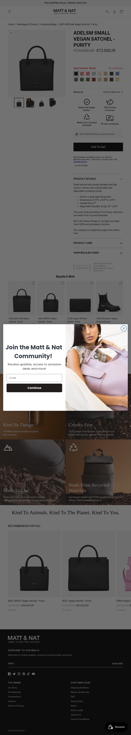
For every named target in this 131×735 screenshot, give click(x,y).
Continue (34, 388)
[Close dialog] (124, 328)
